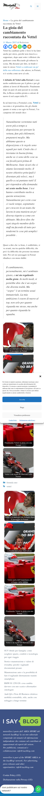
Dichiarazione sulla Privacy (27, 420)
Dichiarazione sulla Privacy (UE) (18, 779)
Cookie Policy (13, 420)
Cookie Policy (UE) (12, 775)
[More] (29, 47)
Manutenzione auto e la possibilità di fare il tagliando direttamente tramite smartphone (20, 675)
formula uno (12, 482)
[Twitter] (10, 47)
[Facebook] (5, 47)
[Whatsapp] (20, 47)
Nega (22, 407)
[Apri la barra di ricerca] (31, 6)
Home (5, 20)
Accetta (22, 399)
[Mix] (15, 47)
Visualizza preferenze (22, 415)
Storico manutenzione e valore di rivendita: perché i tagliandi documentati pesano (19, 664)
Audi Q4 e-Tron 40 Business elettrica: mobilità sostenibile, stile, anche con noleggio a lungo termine (21, 697)
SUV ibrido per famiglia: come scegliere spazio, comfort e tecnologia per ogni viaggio (21, 653)
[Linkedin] (24, 47)
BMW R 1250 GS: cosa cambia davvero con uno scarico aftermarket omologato (20, 686)
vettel (9, 486)
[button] (40, 376)
